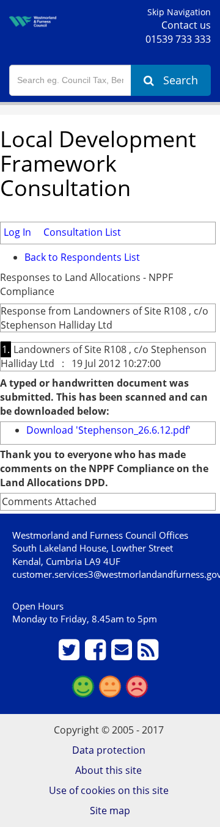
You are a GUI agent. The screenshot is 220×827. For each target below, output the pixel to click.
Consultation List (82, 232)
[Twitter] (70, 655)
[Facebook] (97, 655)
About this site (108, 770)
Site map (110, 810)
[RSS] (149, 655)
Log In (17, 232)
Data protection (108, 750)
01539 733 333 (178, 39)
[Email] (123, 655)
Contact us (186, 25)
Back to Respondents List (82, 257)
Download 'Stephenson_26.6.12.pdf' (108, 430)
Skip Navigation (179, 12)
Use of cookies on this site (109, 790)
